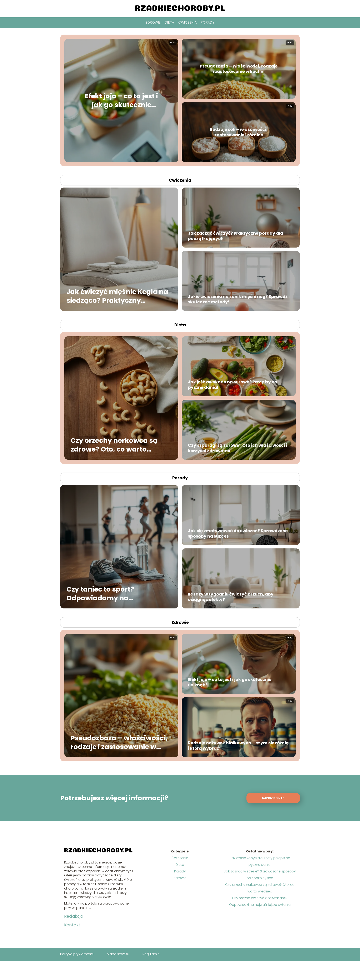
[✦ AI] (146, 161)
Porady (207, 22)
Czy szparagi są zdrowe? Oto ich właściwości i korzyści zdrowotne (237, 448)
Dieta (169, 22)
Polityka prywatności (77, 954)
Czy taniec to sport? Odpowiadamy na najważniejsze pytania (105, 593)
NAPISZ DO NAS (273, 798)
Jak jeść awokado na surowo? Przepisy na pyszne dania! (232, 384)
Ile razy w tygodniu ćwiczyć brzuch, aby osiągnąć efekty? (231, 596)
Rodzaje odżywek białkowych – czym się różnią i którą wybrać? (238, 745)
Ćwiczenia (187, 22)
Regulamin (151, 954)
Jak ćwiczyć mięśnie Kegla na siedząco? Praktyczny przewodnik (117, 296)
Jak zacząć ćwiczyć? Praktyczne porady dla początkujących (235, 235)
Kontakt (72, 925)
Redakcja (73, 916)
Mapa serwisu (118, 954)
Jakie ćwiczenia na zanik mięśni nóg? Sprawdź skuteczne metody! (238, 299)
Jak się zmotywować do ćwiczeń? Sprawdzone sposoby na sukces (238, 533)
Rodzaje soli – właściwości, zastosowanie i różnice (239, 132)
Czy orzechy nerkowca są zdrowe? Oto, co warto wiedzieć (114, 444)
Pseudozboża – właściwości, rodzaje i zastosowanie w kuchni (239, 68)
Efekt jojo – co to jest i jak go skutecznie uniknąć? (121, 100)
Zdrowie (153, 22)
